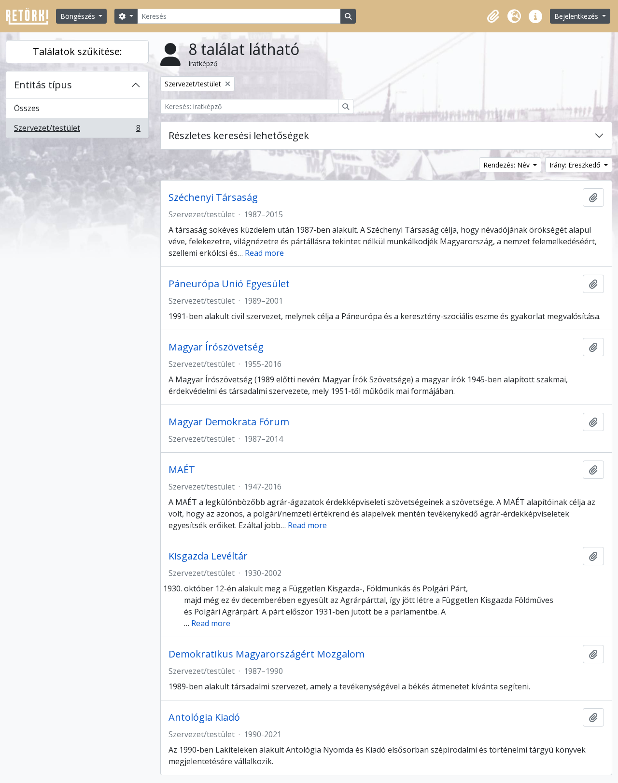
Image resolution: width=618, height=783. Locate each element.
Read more (264, 253)
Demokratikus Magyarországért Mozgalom (267, 654)
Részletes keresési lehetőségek (239, 135)
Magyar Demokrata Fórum (229, 422)
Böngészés (78, 16)
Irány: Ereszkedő (575, 164)
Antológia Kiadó (204, 717)
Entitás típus (43, 84)
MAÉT (182, 469)
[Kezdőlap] (31, 16)
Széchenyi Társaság (213, 197)
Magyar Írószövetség (216, 347)
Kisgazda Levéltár (208, 556)
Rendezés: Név (507, 164)
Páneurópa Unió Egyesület (229, 284)
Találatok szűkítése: (77, 51)
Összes (27, 108)
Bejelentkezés (577, 16)
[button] (493, 16)
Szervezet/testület (77, 130)
